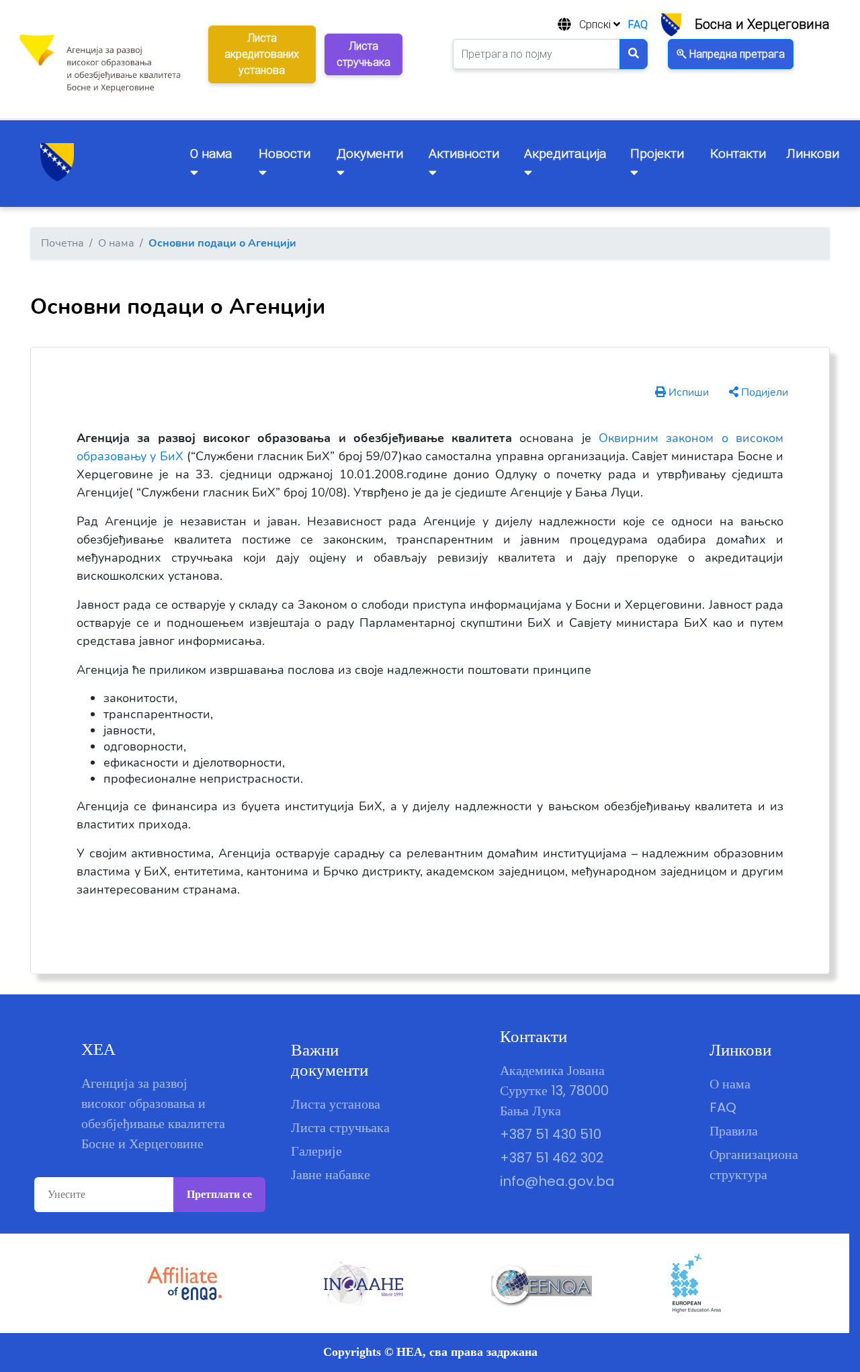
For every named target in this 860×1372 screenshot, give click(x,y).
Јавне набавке (330, 1174)
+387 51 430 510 (550, 1134)
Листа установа (335, 1104)
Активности (464, 153)
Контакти (738, 153)
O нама (211, 153)
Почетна (62, 243)
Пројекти (657, 153)
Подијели (763, 392)
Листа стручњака (340, 1127)
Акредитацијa (565, 153)
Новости (284, 153)
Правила (734, 1130)
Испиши (687, 392)
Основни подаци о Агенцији (222, 243)
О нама (730, 1083)
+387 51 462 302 (552, 1157)
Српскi (596, 24)
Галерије (316, 1151)
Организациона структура (754, 1164)
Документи (370, 153)
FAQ (638, 24)
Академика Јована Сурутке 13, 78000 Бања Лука (554, 1090)
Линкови (812, 153)
